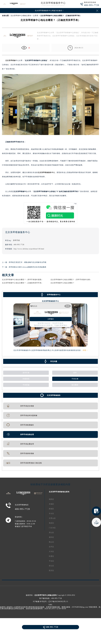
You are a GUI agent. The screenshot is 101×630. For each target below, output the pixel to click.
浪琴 (75, 373)
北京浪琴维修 (10, 60)
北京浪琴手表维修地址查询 (59, 492)
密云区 (51, 566)
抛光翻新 (75, 385)
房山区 (51, 532)
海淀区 (51, 523)
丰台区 (51, 513)
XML (50, 605)
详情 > (85, 350)
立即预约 (50, 319)
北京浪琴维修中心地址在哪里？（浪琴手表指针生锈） (71, 279)
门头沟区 (52, 528)
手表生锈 (75, 379)
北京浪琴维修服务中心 (53, 3)
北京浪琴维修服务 (54, 395)
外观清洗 (26, 379)
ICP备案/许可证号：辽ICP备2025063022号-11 (50, 601)
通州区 (51, 537)
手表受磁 (26, 385)
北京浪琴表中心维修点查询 (21, 15)
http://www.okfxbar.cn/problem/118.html (29, 249)
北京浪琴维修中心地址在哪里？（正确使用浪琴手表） (22, 283)
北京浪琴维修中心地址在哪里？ (62, 283)
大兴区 (51, 551)
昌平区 (51, 547)
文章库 (35, 15)
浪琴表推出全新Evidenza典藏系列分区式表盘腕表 (27, 267)
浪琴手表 (16, 240)
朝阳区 (51, 499)
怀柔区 (51, 556)
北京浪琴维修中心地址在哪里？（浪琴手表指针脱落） (22, 279)
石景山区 (52, 518)
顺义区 (51, 542)
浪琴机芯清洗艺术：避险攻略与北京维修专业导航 (27, 262)
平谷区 (51, 561)
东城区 (51, 504)
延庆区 (51, 570)
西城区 (51, 509)
